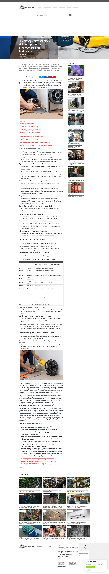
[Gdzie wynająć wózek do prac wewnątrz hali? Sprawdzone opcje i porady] (76, 154)
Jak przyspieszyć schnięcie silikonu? (27, 123)
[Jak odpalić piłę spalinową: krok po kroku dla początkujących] (54, 531)
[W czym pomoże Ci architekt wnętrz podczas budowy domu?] (76, 87)
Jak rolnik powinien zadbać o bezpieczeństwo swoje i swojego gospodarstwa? (30, 523)
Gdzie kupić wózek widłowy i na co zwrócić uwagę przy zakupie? (76, 111)
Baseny (20, 527)
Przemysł (75, 7)
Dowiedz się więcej (61, 566)
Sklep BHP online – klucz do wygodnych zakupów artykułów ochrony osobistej (52, 507)
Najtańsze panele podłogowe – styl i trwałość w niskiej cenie (54, 523)
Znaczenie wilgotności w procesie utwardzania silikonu (31, 132)
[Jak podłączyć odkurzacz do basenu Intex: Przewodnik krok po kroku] (30, 531)
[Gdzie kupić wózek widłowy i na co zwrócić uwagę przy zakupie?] (76, 103)
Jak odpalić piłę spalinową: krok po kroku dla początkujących (54, 539)
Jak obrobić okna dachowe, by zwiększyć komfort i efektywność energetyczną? (39, 461)
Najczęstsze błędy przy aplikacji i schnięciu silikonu (32, 143)
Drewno (69, 527)
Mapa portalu (82, 555)
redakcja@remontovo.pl (84, 553)
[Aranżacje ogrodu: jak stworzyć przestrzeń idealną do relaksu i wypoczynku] (30, 482)
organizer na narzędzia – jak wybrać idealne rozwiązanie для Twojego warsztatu (29, 507)
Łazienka (55, 7)
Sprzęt (69, 115)
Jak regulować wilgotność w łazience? (29, 135)
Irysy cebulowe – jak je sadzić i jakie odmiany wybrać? (75, 79)
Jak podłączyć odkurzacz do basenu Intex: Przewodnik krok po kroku (29, 539)
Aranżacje (21, 478)
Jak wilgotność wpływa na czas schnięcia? (30, 133)
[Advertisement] (54, 27)
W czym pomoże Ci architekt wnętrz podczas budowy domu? (75, 95)
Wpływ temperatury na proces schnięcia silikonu (30, 127)
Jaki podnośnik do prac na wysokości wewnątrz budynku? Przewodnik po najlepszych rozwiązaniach (75, 144)
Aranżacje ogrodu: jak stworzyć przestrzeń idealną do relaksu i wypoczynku (29, 490)
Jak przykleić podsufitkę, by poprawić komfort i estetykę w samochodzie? (37, 458)
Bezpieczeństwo (46, 494)
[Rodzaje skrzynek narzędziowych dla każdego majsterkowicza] (76, 187)
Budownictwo (47, 7)
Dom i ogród (21, 494)
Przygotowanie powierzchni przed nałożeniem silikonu (31, 136)
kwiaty (69, 66)
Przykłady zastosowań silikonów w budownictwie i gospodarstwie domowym (36, 145)
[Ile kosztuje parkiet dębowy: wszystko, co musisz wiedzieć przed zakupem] (78, 531)
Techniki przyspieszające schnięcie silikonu (29, 139)
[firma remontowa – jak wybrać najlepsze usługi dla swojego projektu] (78, 498)
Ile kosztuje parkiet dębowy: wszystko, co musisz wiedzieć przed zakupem (77, 539)
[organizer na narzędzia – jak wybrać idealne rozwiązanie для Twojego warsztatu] (30, 498)
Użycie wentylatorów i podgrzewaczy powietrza (31, 140)
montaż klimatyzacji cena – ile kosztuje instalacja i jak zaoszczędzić (76, 523)
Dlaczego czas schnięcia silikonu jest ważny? (30, 126)
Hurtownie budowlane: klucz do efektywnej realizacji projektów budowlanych (77, 490)
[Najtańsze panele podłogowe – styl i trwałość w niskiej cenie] (54, 515)
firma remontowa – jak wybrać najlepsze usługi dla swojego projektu (77, 507)
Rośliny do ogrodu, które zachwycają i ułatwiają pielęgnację (52, 490)
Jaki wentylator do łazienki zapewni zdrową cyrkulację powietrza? (36, 464)
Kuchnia (69, 7)
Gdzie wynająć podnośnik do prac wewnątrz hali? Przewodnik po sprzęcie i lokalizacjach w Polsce (76, 127)
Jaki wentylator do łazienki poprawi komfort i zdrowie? (33, 463)
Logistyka (70, 99)
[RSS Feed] (84, 548)
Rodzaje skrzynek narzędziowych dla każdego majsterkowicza (76, 195)
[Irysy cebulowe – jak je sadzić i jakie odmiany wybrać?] (76, 70)
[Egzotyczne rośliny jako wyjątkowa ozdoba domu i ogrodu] (76, 171)
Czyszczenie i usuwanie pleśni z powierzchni (30, 138)
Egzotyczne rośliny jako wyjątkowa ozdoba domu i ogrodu (76, 179)
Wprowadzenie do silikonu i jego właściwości (30, 124)
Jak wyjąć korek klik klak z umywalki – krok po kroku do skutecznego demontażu (39, 459)
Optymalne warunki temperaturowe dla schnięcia (31, 129)
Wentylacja (62, 7)
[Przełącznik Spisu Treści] (50, 122)
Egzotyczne (70, 167)
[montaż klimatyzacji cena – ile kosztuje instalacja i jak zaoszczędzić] (78, 515)
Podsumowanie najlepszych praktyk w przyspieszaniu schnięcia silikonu (35, 142)
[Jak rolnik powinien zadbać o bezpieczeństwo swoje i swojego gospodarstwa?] (30, 515)
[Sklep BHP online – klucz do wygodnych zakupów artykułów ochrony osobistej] (54, 498)
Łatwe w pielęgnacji (47, 478)
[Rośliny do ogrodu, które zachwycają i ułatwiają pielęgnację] (54, 482)
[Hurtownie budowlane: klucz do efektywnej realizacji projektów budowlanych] (78, 482)
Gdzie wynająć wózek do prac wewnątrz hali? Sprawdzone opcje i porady (76, 163)
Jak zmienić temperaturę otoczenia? (29, 130)
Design (39, 7)
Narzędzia (70, 183)
